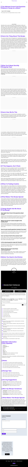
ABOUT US (7, 454)
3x (25, 304)
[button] (26, 2)
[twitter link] (13, 463)
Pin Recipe (20, 291)
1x (22, 304)
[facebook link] (14, 463)
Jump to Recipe (14, 24)
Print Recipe (8, 291)
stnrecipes (15, 287)
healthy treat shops (4, 162)
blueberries (3, 73)
